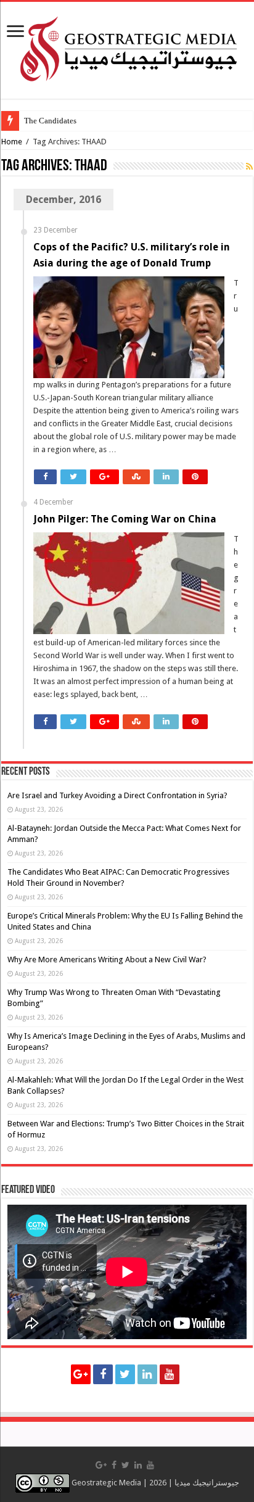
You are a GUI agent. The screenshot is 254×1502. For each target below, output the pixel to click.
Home (11, 141)
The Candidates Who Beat (68, 120)
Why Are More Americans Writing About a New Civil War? (107, 959)
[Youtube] (169, 1374)
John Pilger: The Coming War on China (124, 519)
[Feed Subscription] (249, 166)
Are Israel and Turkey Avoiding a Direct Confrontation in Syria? (117, 795)
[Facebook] (103, 1374)
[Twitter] (125, 1374)
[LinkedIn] (147, 1374)
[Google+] (81, 1374)
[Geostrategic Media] (127, 48)
